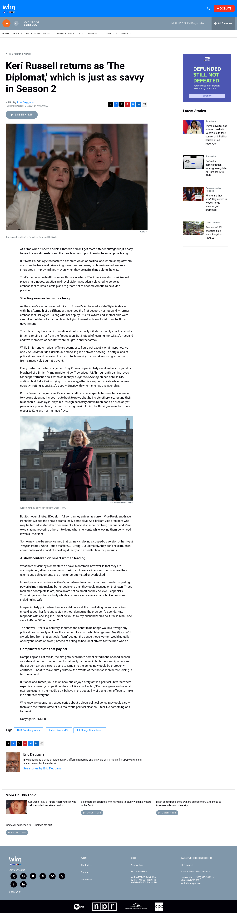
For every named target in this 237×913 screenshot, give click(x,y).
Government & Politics (213, 189)
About (110, 33)
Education (211, 156)
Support (93, 33)
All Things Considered (89, 730)
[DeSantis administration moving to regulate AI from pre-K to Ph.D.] (193, 162)
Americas (211, 121)
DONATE (225, 8)
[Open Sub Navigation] (21, 33)
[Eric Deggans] (13, 762)
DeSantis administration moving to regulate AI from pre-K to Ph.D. (216, 168)
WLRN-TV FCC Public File (143, 877)
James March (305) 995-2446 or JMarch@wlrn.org (197, 878)
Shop (133, 858)
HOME (5, 33)
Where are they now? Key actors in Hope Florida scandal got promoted (216, 202)
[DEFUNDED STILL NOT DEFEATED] (207, 78)
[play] (6, 23)
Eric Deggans (25, 102)
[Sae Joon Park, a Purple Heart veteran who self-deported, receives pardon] (16, 807)
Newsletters (65, 33)
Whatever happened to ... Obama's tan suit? (29, 825)
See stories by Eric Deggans (42, 768)
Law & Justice (213, 222)
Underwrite (86, 879)
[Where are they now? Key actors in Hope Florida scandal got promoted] (193, 194)
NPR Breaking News (18, 53)
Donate (85, 872)
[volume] (16, 23)
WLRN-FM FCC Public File (143, 880)
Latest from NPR (59, 730)
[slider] (21, 23)
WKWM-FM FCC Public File (144, 882)
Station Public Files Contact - (195, 871)
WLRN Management (191, 883)
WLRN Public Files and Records (196, 858)
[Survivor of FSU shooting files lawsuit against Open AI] (193, 228)
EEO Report (187, 865)
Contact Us (86, 865)
